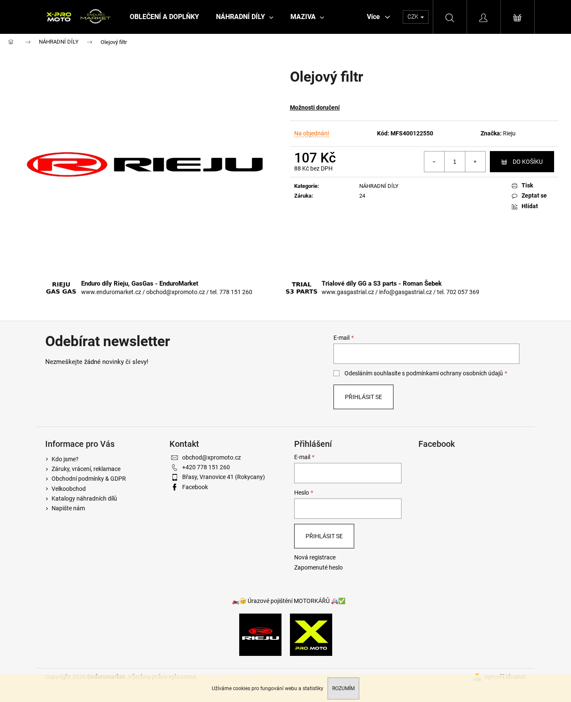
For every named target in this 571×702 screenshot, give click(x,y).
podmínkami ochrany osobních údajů (454, 373)
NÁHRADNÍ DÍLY (379, 186)
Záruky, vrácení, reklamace (86, 468)
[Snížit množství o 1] (434, 161)
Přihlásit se (363, 397)
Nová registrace (315, 557)
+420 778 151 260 (206, 467)
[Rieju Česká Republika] (260, 634)
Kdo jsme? (65, 459)
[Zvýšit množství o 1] (475, 161)
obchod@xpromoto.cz (211, 457)
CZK (413, 16)
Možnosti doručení (315, 107)
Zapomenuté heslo (318, 567)
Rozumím (343, 688)
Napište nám (68, 508)
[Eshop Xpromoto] (311, 634)
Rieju (509, 133)
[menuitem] (164, 17)
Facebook (195, 487)
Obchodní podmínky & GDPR (89, 478)
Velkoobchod (69, 488)
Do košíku (528, 161)
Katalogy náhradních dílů (84, 498)
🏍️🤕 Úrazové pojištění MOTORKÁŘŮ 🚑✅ (288, 600)
